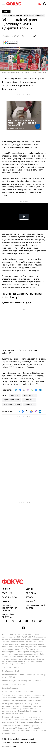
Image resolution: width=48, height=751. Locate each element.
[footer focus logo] (12, 581)
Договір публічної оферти (35, 606)
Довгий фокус (9, 597)
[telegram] (20, 621)
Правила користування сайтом (9, 608)
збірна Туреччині (12, 400)
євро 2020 (30, 404)
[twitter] (13, 621)
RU (40, 4)
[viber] (33, 621)
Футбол (15, 395)
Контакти (33, 742)
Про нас (6, 601)
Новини (6, 589)
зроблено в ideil (9, 747)
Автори (29, 597)
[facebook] (6, 621)
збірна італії (29, 395)
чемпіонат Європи (12, 404)
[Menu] (3, 4)
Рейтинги (7, 593)
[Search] (45, 4)
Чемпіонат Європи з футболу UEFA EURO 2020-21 (23, 15)
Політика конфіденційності (14, 742)
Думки (29, 589)
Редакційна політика (8, 615)
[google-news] (40, 621)
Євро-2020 (29, 400)
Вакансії (30, 601)
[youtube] (27, 621)
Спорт (6, 11)
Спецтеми (31, 593)
